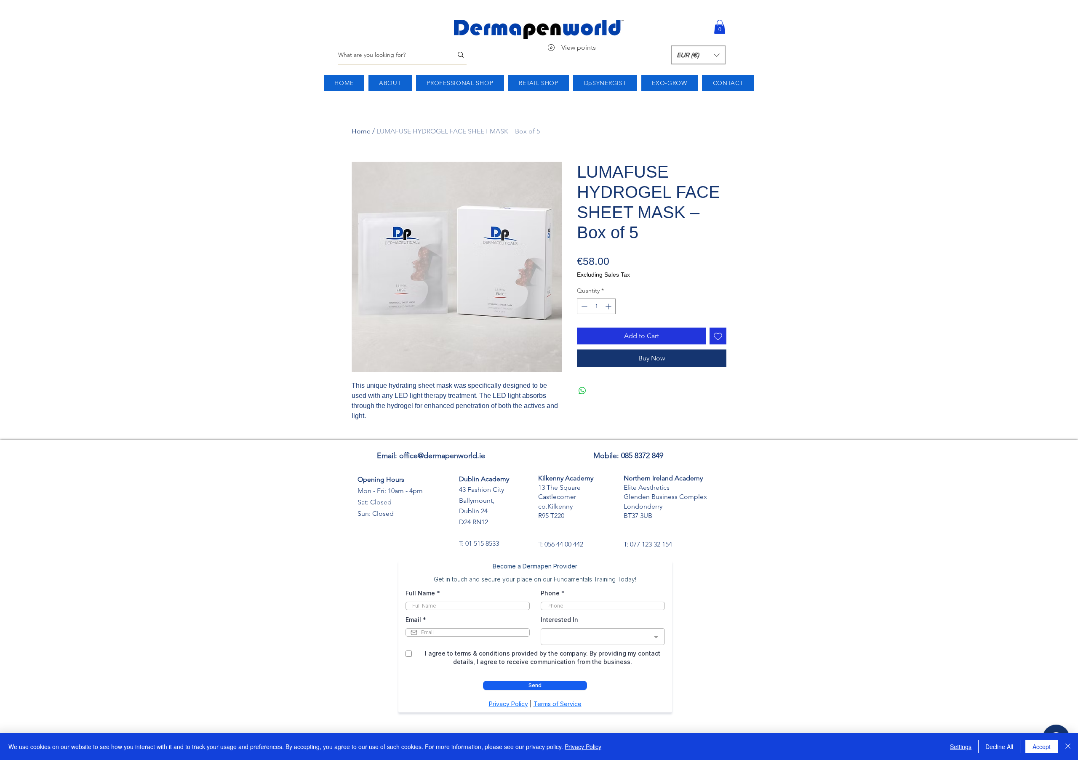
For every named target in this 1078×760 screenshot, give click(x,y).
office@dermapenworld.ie (442, 455)
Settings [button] (960, 746)
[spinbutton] (596, 306)
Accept (1042, 746)
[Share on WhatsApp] (582, 391)
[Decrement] (583, 306)
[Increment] (609, 306)
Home (361, 131)
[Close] (1068, 746)
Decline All (999, 746)
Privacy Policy (583, 746)
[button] (720, 27)
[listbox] (698, 54)
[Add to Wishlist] (718, 336)
